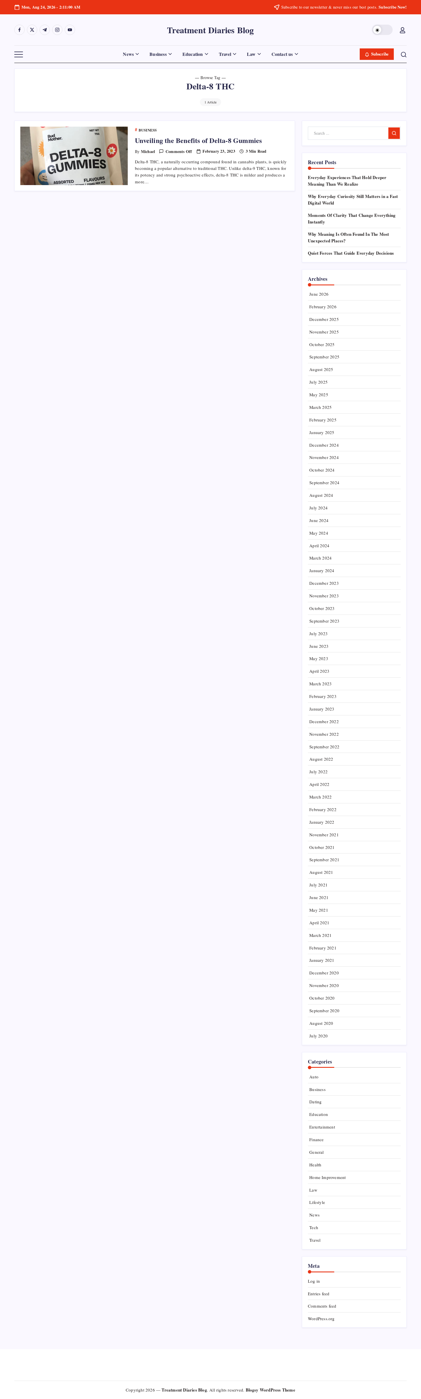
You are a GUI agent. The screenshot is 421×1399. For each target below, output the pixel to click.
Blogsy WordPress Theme (270, 1390)
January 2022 (321, 822)
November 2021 (324, 834)
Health (315, 1165)
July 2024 (318, 508)
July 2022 (318, 771)
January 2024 (321, 570)
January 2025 (321, 432)
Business (317, 1089)
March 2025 (320, 407)
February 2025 (323, 420)
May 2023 (318, 658)
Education (318, 1114)
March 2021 (320, 935)
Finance (316, 1139)
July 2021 (318, 885)
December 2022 (324, 721)
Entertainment (322, 1127)
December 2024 (324, 445)
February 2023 (323, 696)
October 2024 (322, 470)
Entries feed (318, 1293)
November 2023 (324, 596)
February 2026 (323, 306)
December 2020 (324, 973)
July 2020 (318, 1036)
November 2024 (324, 457)
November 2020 (324, 985)
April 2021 (319, 922)
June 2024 (318, 520)
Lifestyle (317, 1202)
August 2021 (321, 872)
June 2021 (318, 897)
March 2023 (320, 683)
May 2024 (318, 533)
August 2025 (321, 369)
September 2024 (324, 482)
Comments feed (322, 1306)
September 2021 (324, 859)
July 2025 (318, 382)
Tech (313, 1227)
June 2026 (318, 294)
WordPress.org (321, 1318)
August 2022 (321, 759)
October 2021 (322, 847)
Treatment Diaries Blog (210, 29)
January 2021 (321, 960)
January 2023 (321, 709)
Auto (313, 1077)
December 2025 (324, 319)
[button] (382, 30)
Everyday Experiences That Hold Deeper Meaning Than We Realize (347, 180)
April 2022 (319, 784)
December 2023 (324, 583)
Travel (314, 1240)
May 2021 (318, 910)
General (316, 1152)
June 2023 (318, 646)
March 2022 (320, 797)
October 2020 (322, 998)
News (314, 1215)
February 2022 (323, 809)
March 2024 (320, 558)
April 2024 (319, 545)
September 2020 (324, 1010)
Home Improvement (327, 1177)
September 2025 (324, 357)
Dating (315, 1101)
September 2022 (324, 746)
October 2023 (322, 608)
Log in (314, 1281)
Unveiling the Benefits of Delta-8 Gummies (198, 140)
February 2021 (323, 948)
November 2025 (324, 332)
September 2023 (324, 621)
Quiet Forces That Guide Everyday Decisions (351, 253)
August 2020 (321, 1023)
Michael (148, 151)
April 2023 (319, 671)
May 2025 (318, 394)
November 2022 (324, 734)
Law (313, 1190)
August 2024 (321, 495)
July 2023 (318, 633)
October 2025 (322, 344)
